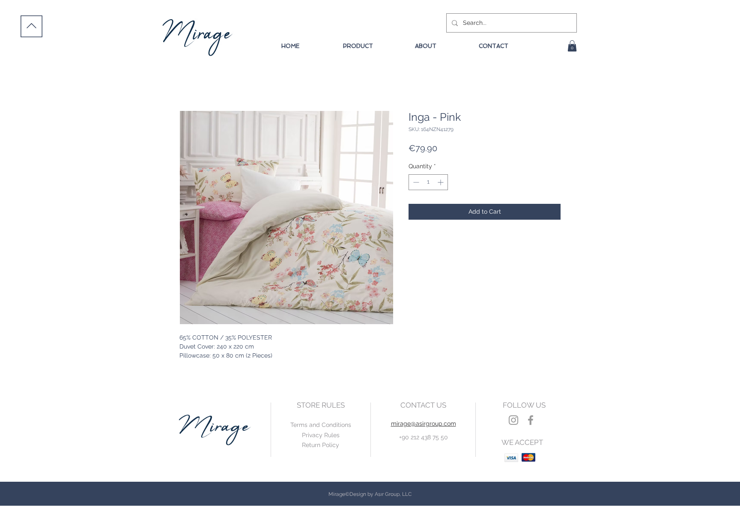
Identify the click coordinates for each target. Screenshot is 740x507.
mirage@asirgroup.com (423, 423)
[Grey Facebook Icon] (530, 420)
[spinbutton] (428, 182)
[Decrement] (415, 182)
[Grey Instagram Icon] (513, 420)
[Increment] (441, 182)
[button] (572, 45)
